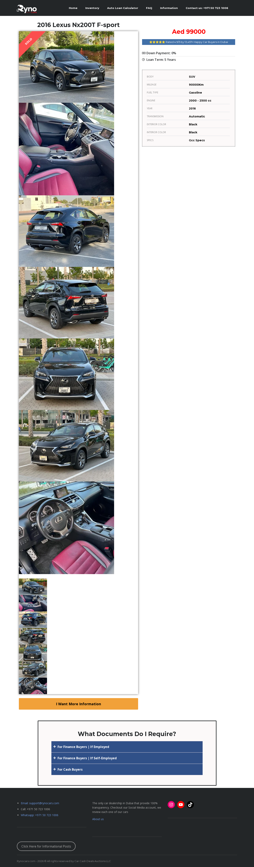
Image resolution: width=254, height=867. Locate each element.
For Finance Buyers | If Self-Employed (87, 758)
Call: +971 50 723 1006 (35, 809)
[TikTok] (190, 804)
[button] (127, 746)
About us (98, 819)
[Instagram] (171, 804)
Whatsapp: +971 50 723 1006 (39, 815)
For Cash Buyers (70, 769)
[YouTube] (180, 804)
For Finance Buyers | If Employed (83, 747)
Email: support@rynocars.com (40, 803)
